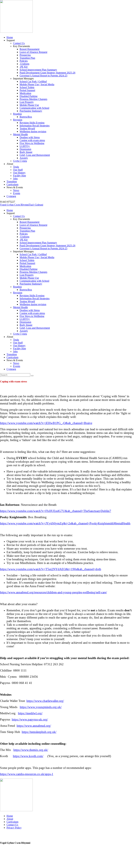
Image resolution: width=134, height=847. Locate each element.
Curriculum (12, 821)
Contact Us (12, 824)
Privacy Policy (14, 827)
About (10, 818)
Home (10, 815)
